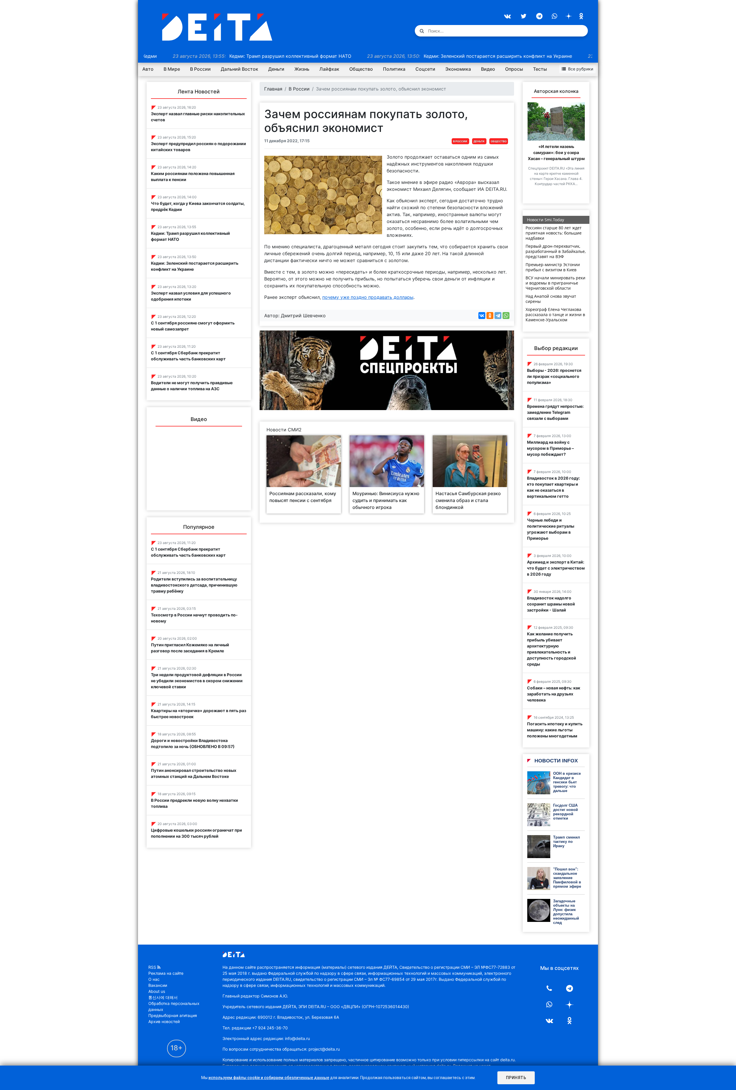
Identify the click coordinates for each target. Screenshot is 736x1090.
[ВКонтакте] (481, 315)
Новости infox (555, 761)
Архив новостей (164, 1021)
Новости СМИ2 (284, 429)
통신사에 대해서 (163, 997)
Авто (148, 69)
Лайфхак (329, 69)
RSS (152, 967)
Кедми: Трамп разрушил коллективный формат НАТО (219, 56)
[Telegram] (497, 315)
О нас (154, 979)
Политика (394, 69)
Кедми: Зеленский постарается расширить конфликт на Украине (426, 56)
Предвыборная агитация (172, 1015)
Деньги (276, 69)
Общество (361, 69)
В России (200, 69)
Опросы (514, 69)
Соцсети (425, 69)
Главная (273, 89)
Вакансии (157, 985)
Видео (488, 69)
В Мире (172, 69)
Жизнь (301, 69)
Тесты (540, 69)
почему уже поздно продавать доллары (367, 297)
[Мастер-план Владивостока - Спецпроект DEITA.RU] (387, 370)
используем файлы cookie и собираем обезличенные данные (268, 1077)
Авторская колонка (556, 91)
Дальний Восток (239, 69)
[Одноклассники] (489, 315)
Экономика (458, 69)
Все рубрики (580, 68)
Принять (516, 1077)
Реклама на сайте (165, 973)
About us (156, 991)
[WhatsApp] (506, 315)
